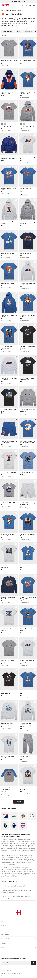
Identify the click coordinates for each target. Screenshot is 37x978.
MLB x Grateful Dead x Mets (9, 472)
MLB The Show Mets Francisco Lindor (6, 347)
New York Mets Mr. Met (7, 253)
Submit (33, 963)
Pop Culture (4, 925)
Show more (18, 802)
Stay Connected (5, 938)
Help (2, 947)
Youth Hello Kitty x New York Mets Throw (7, 535)
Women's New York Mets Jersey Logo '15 (27, 661)
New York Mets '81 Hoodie (27, 127)
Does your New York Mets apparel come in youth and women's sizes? (17, 891)
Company (4, 943)
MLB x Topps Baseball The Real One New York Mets (27, 442)
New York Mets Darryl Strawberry (26, 788)
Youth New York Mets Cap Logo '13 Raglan (8, 788)
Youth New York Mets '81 (8, 503)
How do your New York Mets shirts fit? (13, 886)
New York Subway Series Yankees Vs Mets (27, 378)
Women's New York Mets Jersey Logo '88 (8, 661)
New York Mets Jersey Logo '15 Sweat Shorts (28, 503)
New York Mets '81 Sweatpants (25, 757)
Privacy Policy (16, 973)
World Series (9, 855)
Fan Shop (4, 10)
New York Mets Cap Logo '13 (9, 283)
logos (13, 875)
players (18, 863)
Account (3, 952)
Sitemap (3, 973)
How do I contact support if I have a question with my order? (15, 897)
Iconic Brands (5, 934)
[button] (30, 5)
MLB (10, 10)
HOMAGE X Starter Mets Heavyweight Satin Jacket (8, 157)
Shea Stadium (23, 855)
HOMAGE (8, 970)
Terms (9, 973)
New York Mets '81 (6, 127)
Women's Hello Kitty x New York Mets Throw (27, 92)
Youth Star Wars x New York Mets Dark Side (9, 692)
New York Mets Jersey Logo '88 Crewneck (28, 410)
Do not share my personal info (9, 975)
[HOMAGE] (5, 5)
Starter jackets (24, 845)
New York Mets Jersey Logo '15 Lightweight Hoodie (28, 284)
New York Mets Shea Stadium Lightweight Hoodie (26, 725)
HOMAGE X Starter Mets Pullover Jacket (7, 92)
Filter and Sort (7, 31)
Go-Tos (3, 930)
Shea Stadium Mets (25, 253)
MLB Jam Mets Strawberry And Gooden (8, 566)
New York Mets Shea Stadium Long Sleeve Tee (8, 724)
